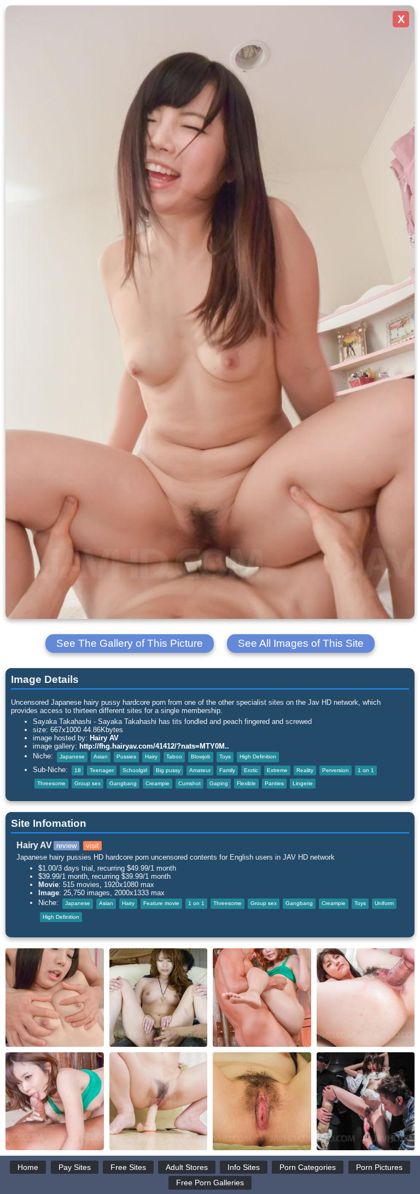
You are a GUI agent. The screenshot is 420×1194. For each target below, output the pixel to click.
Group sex (87, 783)
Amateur (200, 770)
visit (92, 846)
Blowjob (201, 757)
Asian (101, 757)
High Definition (258, 757)
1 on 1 (366, 770)
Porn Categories (307, 1167)
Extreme (277, 770)
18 (77, 770)
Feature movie (161, 903)
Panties (274, 783)
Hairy (151, 757)
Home (28, 1167)
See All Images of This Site (301, 643)
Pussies (126, 757)
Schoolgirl (134, 770)
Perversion (335, 770)
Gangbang (123, 783)
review (66, 846)
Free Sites (128, 1167)
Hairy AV (104, 738)
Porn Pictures (379, 1167)
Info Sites (244, 1167)
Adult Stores (187, 1167)
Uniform (384, 903)
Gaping (218, 783)
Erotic (251, 770)
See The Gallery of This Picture (129, 643)
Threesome (51, 783)
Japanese (72, 757)
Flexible (246, 783)
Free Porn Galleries (210, 1182)
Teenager (102, 770)
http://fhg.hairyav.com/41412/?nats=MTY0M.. (154, 746)
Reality (304, 770)
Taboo (174, 757)
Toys (225, 757)
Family (227, 770)
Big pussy (168, 770)
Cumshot (189, 783)
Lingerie (303, 783)
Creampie (157, 783)
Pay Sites (75, 1167)
